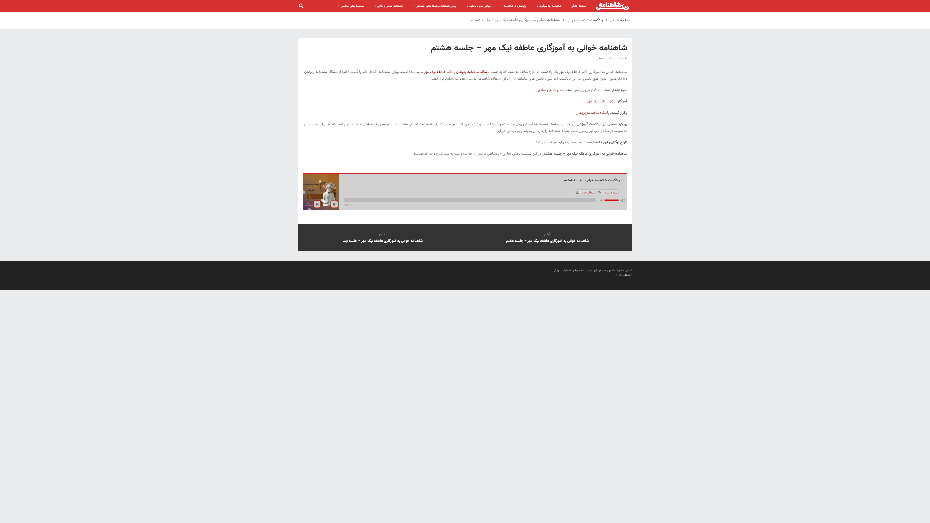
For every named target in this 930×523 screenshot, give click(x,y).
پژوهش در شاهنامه (515, 6)
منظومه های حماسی (352, 6)
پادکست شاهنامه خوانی (584, 20)
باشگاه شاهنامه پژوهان (472, 72)
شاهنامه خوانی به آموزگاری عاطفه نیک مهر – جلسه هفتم (547, 241)
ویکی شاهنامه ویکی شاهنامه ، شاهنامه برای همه (613, 6)
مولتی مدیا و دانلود (480, 6)
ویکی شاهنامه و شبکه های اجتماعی (436, 6)
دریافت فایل (588, 193)
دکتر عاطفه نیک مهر (438, 72)
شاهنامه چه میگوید (550, 6)
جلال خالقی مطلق (551, 90)
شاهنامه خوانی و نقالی (390, 6)
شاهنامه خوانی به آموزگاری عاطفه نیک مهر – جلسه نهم (383, 241)
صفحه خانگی (578, 6)
